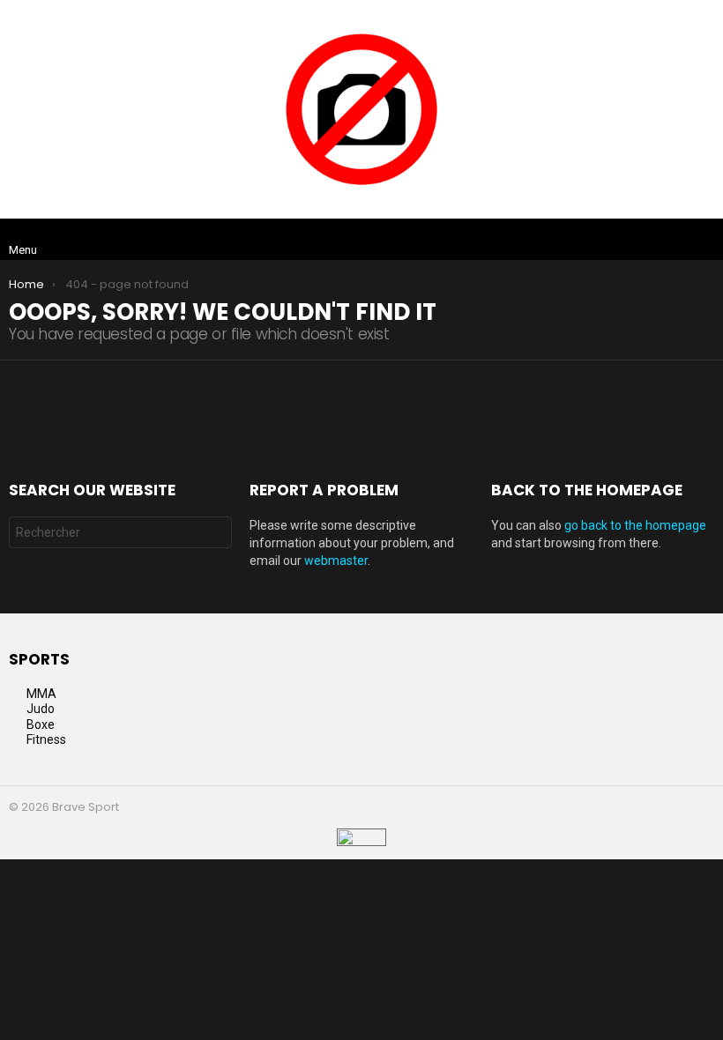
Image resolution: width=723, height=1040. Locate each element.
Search (214, 534)
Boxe (40, 724)
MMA (41, 694)
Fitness (46, 739)
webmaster (336, 560)
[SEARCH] (703, 239)
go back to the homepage (635, 525)
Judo (40, 709)
